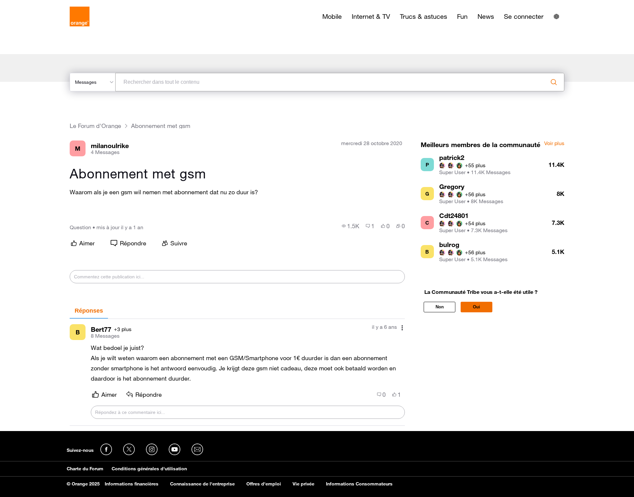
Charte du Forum (85, 469)
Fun (462, 16)
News (485, 16)
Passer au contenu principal (35, 5)
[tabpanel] (237, 372)
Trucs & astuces (423, 16)
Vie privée (303, 484)
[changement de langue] (556, 16)
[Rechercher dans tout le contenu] (553, 82)
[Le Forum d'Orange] (79, 16)
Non (440, 306)
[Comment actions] (402, 327)
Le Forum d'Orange (95, 126)
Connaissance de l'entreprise (202, 484)
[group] (350, 226)
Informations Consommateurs (359, 484)
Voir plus (554, 143)
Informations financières (131, 484)
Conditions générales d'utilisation (149, 469)
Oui (476, 306)
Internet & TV (371, 16)
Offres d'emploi (263, 484)
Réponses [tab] (89, 310)
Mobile (332, 16)
